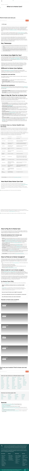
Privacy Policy (12, 451)
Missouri (13, 381)
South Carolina (20, 386)
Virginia (24, 380)
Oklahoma (19, 381)
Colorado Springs (3, 396)
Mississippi (13, 380)
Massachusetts (14, 377)
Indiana (8, 381)
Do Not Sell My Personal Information (4, 465)
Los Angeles (16, 394)
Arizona (2, 379)
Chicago (2, 395)
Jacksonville (9, 397)
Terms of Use (6, 451)
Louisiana (8, 386)
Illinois (7, 380)
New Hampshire (14, 386)
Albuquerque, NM (5, 326)
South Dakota (19, 387)
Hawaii (7, 378)
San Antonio (23, 395)
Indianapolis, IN (4, 358)
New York (19, 377)
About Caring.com (18, 455)
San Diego (23, 396)
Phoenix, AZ (4, 316)
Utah (23, 378)
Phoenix (16, 397)
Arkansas (2, 380)
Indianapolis (9, 396)
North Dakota (19, 379)
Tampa (23, 397)
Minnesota (13, 379)
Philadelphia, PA (5, 348)
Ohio (18, 380)
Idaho (7, 379)
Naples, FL (4, 337)
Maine (7, 387)
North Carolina (20, 378)
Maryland (8, 388)
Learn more (4, 305)
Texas (24, 377)
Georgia (8, 377)
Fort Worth (9, 394)
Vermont (24, 379)
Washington (24, 381)
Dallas (2, 397)
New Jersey (13, 387)
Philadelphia (16, 396)
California (2, 381)
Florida (2, 388)
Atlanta (2, 394)
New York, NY (4, 305)
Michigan (13, 378)
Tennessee (19, 388)
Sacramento (23, 394)
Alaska (2, 378)
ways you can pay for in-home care (19, 253)
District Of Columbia (2, 387)
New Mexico (13, 388)
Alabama (2, 377)
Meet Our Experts (18, 456)
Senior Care (2, 4)
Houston (9, 395)
